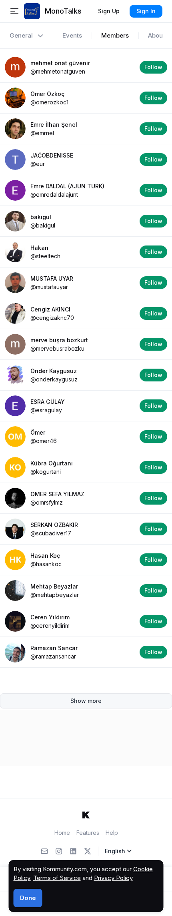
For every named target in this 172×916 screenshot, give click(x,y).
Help (112, 832)
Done (28, 898)
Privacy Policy (113, 878)
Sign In (146, 11)
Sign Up (109, 11)
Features (87, 832)
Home (62, 832)
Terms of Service (57, 878)
